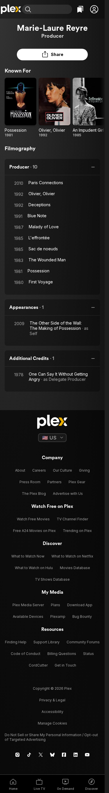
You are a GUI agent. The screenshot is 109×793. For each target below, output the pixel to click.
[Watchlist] (80, 9)
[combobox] (52, 9)
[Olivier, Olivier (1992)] (54, 107)
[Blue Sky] (52, 755)
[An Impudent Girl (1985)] (88, 107)
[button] (94, 9)
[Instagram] (17, 755)
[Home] (11, 9)
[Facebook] (64, 755)
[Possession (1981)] (20, 107)
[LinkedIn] (75, 755)
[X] (41, 755)
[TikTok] (29, 755)
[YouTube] (87, 755)
